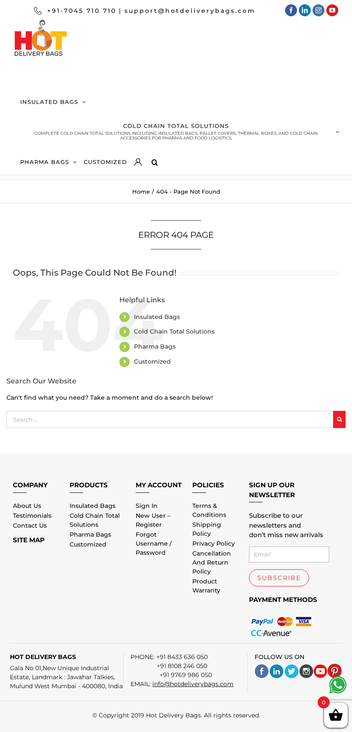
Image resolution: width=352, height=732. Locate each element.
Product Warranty (206, 585)
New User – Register (153, 520)
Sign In (147, 506)
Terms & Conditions (209, 510)
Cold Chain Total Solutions (174, 331)
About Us (27, 506)
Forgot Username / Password (154, 543)
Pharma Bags (155, 346)
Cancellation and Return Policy (211, 562)
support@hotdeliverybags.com (189, 11)
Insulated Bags (157, 317)
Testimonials (32, 515)
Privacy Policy (213, 543)
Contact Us (30, 525)
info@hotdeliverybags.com (193, 684)
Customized (152, 361)
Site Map (29, 540)
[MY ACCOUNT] (143, 160)
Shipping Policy (206, 529)
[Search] (154, 160)
